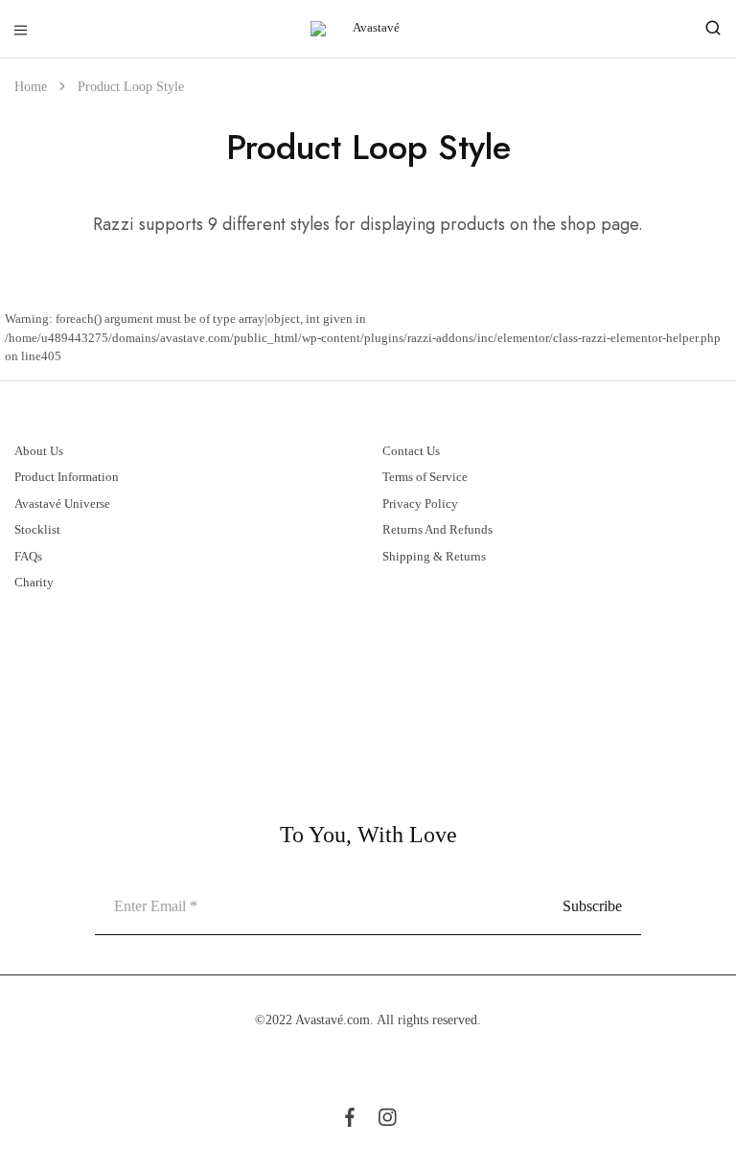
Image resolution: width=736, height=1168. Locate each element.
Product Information (66, 476)
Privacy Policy (420, 503)
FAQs (28, 556)
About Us (38, 451)
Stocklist (37, 529)
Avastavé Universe (62, 503)
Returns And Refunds (437, 529)
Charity (34, 582)
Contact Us (411, 451)
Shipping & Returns (434, 556)
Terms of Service (425, 476)
